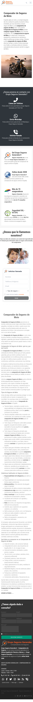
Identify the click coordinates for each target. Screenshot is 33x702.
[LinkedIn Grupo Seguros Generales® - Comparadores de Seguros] (19, 679)
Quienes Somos (5, 682)
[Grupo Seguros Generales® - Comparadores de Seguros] (7, 3)
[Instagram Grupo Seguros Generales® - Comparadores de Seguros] (15, 679)
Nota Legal (14, 682)
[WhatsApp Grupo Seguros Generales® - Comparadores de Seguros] (3, 679)
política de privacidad (15, 634)
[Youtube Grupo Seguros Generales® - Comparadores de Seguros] (25, 696)
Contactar (21, 682)
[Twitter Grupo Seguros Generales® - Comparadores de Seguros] (11, 679)
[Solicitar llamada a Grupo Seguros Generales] (27, 679)
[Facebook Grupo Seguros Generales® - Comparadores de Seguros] (6, 679)
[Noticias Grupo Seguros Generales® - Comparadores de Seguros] (23, 679)
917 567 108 (6, 675)
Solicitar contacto (16, 637)
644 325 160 (16, 675)
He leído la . (12, 634)
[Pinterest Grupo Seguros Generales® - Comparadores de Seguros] (29, 696)
